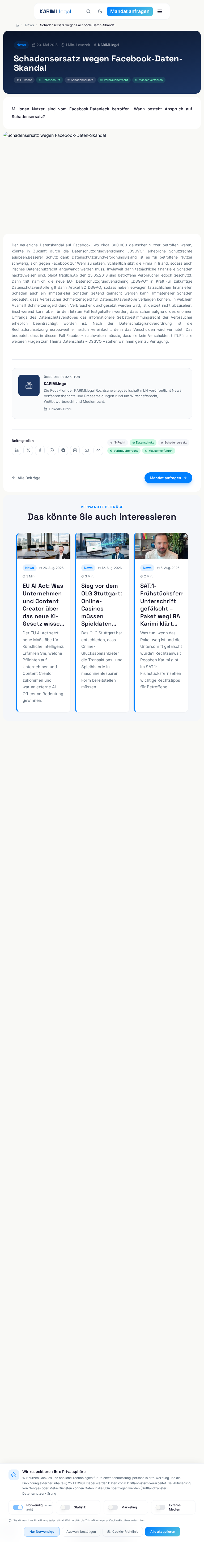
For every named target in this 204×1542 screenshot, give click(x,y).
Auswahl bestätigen (81, 1532)
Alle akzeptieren (162, 1532)
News (29, 25)
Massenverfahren (151, 80)
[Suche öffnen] (88, 11)
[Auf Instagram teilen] (75, 450)
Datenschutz (51, 80)
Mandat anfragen (130, 11)
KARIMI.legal (55, 383)
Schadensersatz (82, 80)
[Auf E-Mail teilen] (86, 450)
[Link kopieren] (98, 450)
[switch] (18, 1507)
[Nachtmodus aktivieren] (100, 11)
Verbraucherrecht (116, 80)
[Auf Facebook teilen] (40, 450)
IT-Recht (26, 80)
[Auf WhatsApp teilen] (51, 450)
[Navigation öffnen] (159, 11)
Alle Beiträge (29, 478)
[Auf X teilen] (28, 450)
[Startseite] (17, 25)
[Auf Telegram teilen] (63, 450)
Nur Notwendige (41, 1532)
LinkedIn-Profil (60, 409)
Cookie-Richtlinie (119, 1520)
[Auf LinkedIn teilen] (16, 450)
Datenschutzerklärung (39, 1493)
